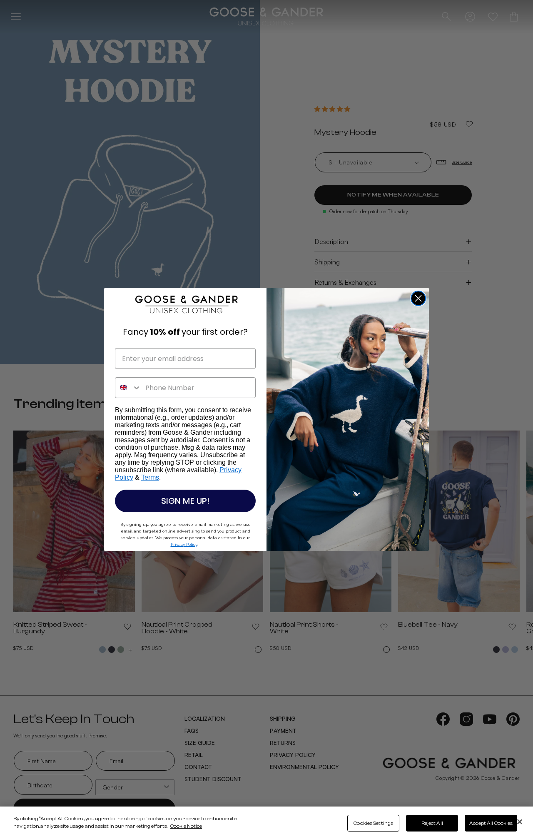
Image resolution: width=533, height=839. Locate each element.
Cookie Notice (186, 826)
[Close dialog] (418, 298)
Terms (150, 477)
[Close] (520, 822)
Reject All (432, 823)
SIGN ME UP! (185, 501)
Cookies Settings (373, 823)
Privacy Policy (184, 544)
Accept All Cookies (491, 823)
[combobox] (128, 388)
